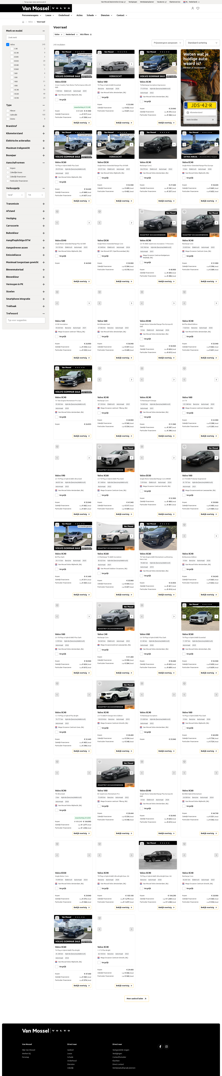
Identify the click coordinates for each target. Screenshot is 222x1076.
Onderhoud (72, 1061)
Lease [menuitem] (48, 15)
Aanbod (70, 1050)
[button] (193, 8)
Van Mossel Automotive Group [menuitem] (112, 2)
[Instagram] (166, 1046)
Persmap (25, 1057)
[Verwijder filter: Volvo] (62, 35)
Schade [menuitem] (90, 15)
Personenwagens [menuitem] (30, 15)
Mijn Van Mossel (28, 1050)
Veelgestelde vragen (121, 1050)
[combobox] (26, 320)
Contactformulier (119, 1057)
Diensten (71, 1064)
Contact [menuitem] (120, 15)
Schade (70, 1057)
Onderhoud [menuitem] (63, 15)
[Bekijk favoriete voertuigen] (198, 8)
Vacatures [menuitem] (160, 2)
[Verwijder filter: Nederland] (77, 35)
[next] (89, 64)
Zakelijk (70, 1068)
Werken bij (26, 1054)
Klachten (116, 1061)
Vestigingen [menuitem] (133, 2)
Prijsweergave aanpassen (165, 43)
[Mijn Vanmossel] (193, 8)
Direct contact (118, 1064)
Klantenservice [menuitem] (175, 2)
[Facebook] (160, 1046)
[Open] (44, 320)
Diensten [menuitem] (105, 15)
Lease (69, 1054)
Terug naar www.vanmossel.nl (35, 2)
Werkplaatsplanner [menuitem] (147, 2)
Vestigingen (117, 1054)
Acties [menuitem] (80, 15)
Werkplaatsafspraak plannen (124, 1068)
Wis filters (84, 34)
